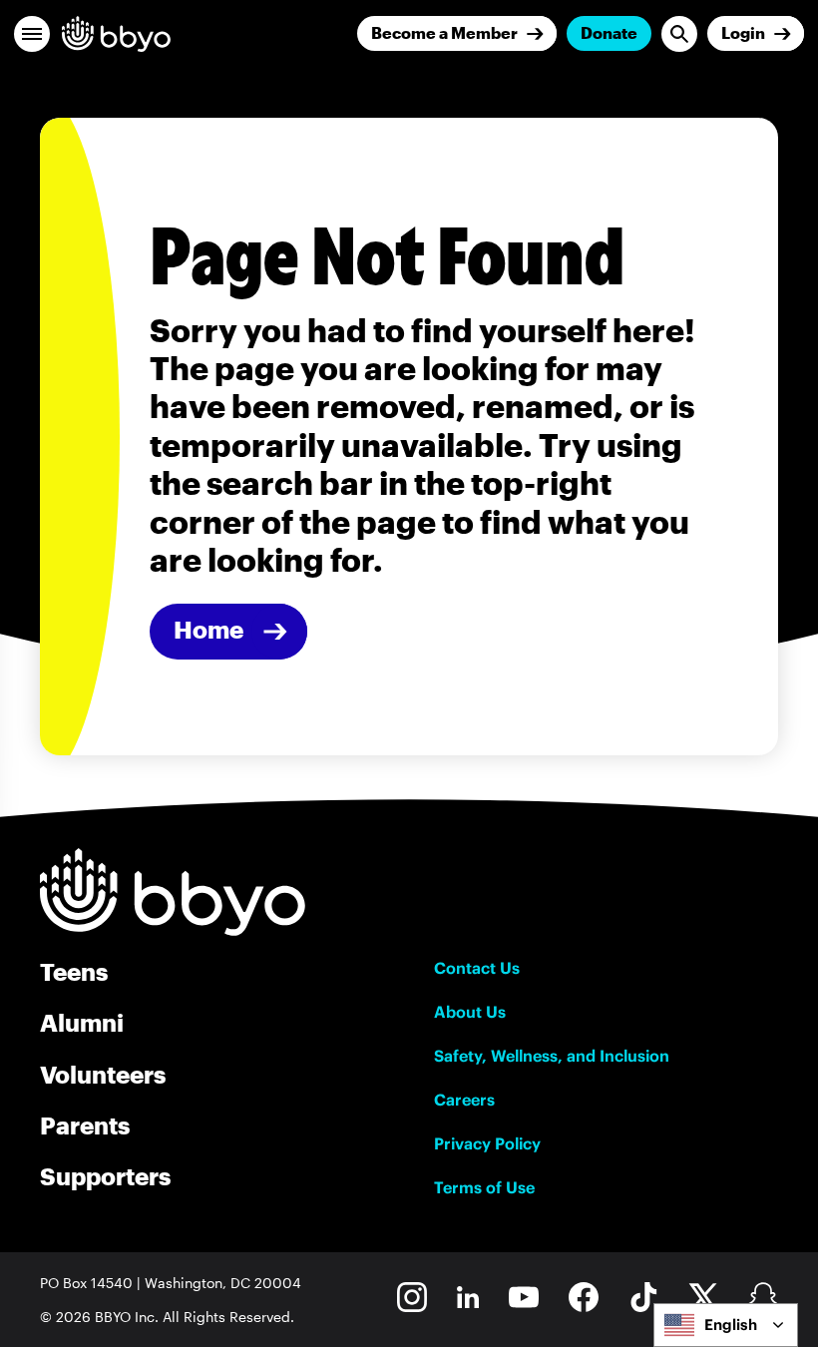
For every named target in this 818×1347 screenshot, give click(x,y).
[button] (32, 34)
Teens (74, 971)
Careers (464, 1100)
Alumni (82, 1022)
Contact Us (477, 968)
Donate (609, 32)
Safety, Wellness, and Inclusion (551, 1056)
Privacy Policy (487, 1143)
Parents (85, 1125)
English (730, 1324)
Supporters (105, 1175)
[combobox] (725, 1325)
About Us (470, 1012)
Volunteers (103, 1074)
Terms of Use (484, 1187)
